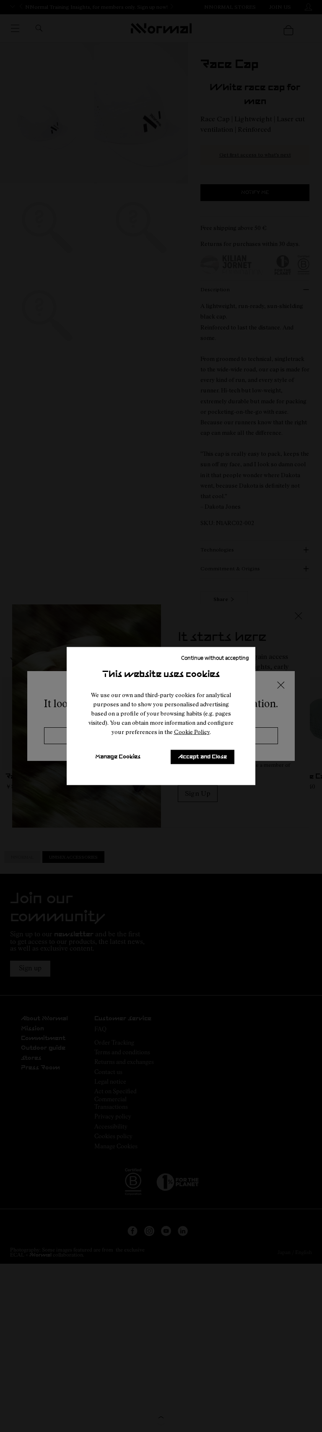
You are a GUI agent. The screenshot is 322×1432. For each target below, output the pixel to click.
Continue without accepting (215, 657)
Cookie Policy (192, 731)
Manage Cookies (117, 757)
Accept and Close (202, 757)
